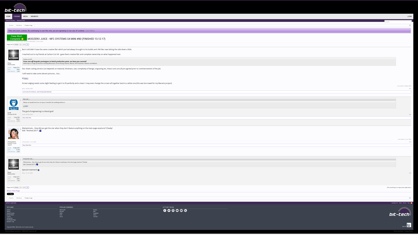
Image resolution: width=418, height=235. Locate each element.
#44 (410, 173)
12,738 (18, 149)
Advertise (9, 218)
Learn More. (90, 31)
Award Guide (10, 213)
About (8, 211)
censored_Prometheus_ (30, 92)
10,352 (18, 119)
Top (408, 203)
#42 (410, 114)
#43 (410, 142)
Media (25, 16)
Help (400, 203)
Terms (9, 216)
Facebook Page (11, 220)
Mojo (9, 63)
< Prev (16, 44)
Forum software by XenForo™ (21, 231)
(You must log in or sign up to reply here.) (399, 187)
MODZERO (32, 41)
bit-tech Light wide (11, 203)
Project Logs (19, 41)
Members (34, 16)
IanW (9, 113)
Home (8, 16)
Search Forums (10, 20)
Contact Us (395, 203)
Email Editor (10, 215)
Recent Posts (21, 20)
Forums (17, 16)
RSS (411, 203)
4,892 (18, 69)
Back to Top (10, 221)
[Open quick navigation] (409, 25)
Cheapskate (43, 92)
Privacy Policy (409, 231)
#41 (410, 88)
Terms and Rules (399, 231)
